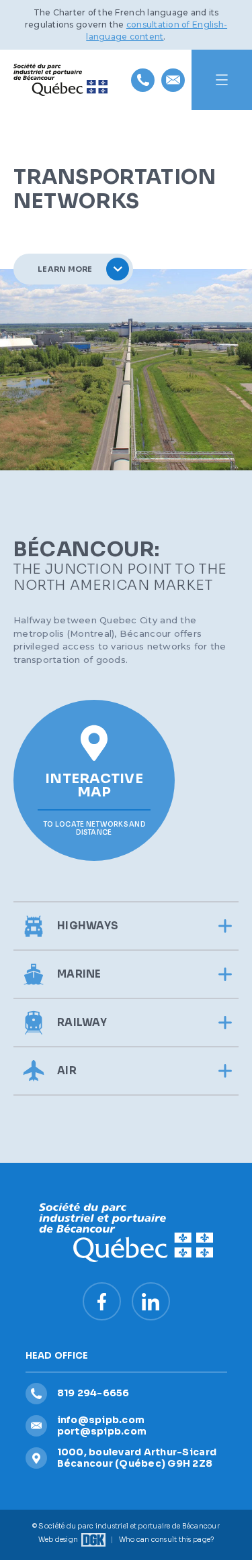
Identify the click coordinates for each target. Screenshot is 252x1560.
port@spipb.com (102, 1431)
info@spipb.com (101, 1420)
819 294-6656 (93, 1393)
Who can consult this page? (166, 1540)
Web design (58, 1539)
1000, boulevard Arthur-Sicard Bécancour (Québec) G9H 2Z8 (137, 1457)
